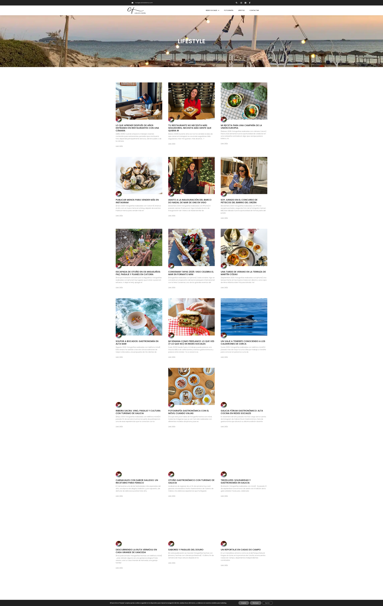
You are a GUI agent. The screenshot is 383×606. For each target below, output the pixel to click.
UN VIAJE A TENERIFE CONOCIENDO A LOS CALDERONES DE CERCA (243, 342)
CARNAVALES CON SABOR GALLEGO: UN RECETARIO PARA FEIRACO (137, 481)
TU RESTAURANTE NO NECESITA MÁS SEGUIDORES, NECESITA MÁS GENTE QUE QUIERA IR (189, 128)
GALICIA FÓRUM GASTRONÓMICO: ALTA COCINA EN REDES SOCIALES (242, 412)
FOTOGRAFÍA (228, 10)
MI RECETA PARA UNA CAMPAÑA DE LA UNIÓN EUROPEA (241, 126)
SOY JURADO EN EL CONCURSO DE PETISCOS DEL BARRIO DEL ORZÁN (239, 201)
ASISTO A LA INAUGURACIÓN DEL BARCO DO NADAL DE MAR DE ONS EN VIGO (189, 201)
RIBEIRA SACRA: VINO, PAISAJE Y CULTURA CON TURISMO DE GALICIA (138, 412)
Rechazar (255, 603)
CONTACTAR (254, 10)
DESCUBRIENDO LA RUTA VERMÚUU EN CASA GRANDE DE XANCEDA (136, 551)
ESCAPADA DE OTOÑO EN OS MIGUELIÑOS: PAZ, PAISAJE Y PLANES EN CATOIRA (138, 273)
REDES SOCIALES (211, 10)
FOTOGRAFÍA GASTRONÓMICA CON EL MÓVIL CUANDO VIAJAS (188, 412)
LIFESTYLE (241, 10)
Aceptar (243, 603)
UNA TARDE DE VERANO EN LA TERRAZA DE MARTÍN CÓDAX (243, 273)
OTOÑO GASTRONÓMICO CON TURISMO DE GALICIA (191, 481)
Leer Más (119, 146)
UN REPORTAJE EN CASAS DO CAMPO (241, 549)
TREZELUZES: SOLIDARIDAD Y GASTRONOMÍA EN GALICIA (236, 481)
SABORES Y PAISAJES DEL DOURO (185, 549)
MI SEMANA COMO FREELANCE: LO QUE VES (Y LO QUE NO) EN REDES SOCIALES (191, 342)
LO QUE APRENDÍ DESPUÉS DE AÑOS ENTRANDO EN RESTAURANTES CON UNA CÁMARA (137, 128)
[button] (236, 2)
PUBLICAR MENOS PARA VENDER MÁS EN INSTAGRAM (137, 201)
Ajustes (267, 603)
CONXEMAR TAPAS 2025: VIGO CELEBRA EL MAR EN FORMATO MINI (191, 273)
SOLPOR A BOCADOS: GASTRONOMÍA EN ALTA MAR (137, 342)
